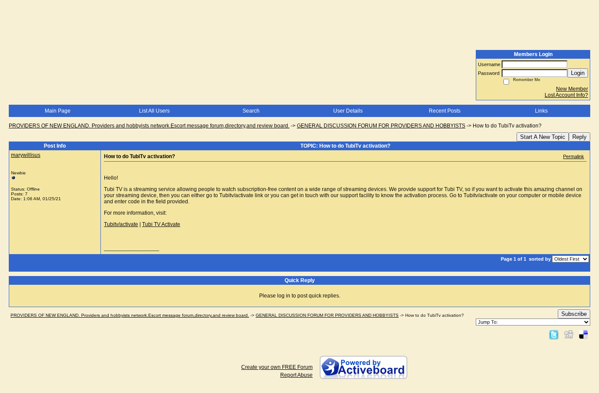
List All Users (154, 111)
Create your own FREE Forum (277, 367)
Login (578, 73)
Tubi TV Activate (161, 224)
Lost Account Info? (566, 95)
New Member (572, 89)
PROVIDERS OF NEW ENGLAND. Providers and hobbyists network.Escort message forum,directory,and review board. (149, 126)
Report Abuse (296, 375)
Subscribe (574, 314)
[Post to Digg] (568, 334)
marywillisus (25, 155)
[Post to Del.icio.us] (583, 334)
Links (541, 111)
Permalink (573, 156)
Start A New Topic (542, 137)
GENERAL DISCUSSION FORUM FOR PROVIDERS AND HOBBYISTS (381, 126)
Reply (579, 137)
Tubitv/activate (121, 224)
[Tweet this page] (554, 334)
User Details (348, 111)
